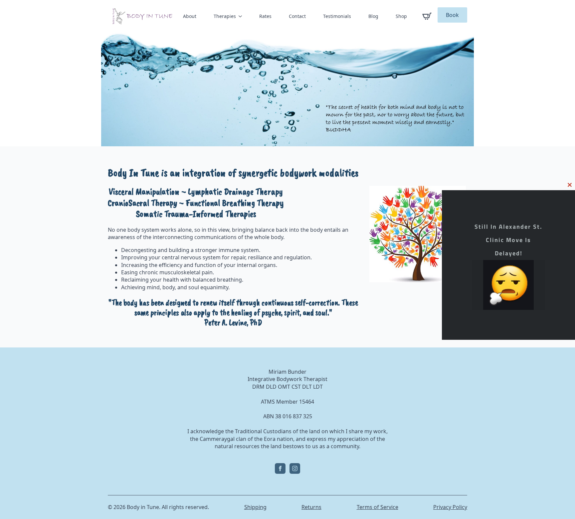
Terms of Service (377, 507)
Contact (297, 16)
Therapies (225, 16)
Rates (265, 16)
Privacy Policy (450, 507)
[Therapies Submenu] (241, 16)
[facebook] (280, 468)
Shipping (255, 507)
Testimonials (337, 16)
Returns (311, 507)
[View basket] (427, 16)
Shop (401, 16)
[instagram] (294, 468)
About (189, 16)
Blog (373, 16)
